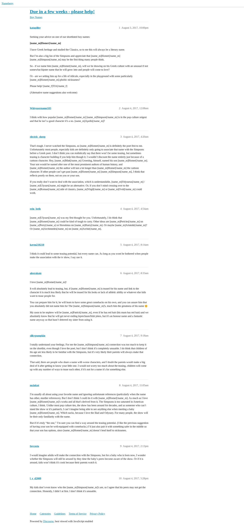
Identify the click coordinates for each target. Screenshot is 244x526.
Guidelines (59, 513)
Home (33, 513)
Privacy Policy (97, 513)
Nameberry (7, 3)
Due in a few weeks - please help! (62, 11)
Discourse (48, 521)
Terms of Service (77, 513)
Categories (45, 513)
